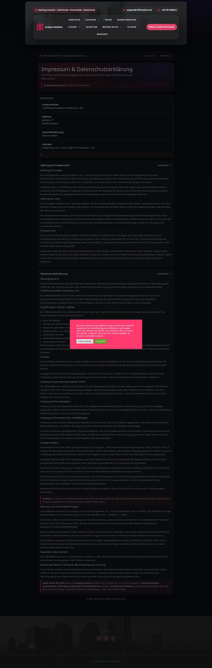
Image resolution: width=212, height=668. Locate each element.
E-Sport (72, 27)
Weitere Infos (110, 27)
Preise (108, 20)
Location (91, 20)
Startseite (74, 20)
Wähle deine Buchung (161, 27)
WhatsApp (102, 34)
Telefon (131, 27)
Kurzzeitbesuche (126, 20)
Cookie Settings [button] (84, 341)
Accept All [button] (100, 341)
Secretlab (91, 27)
